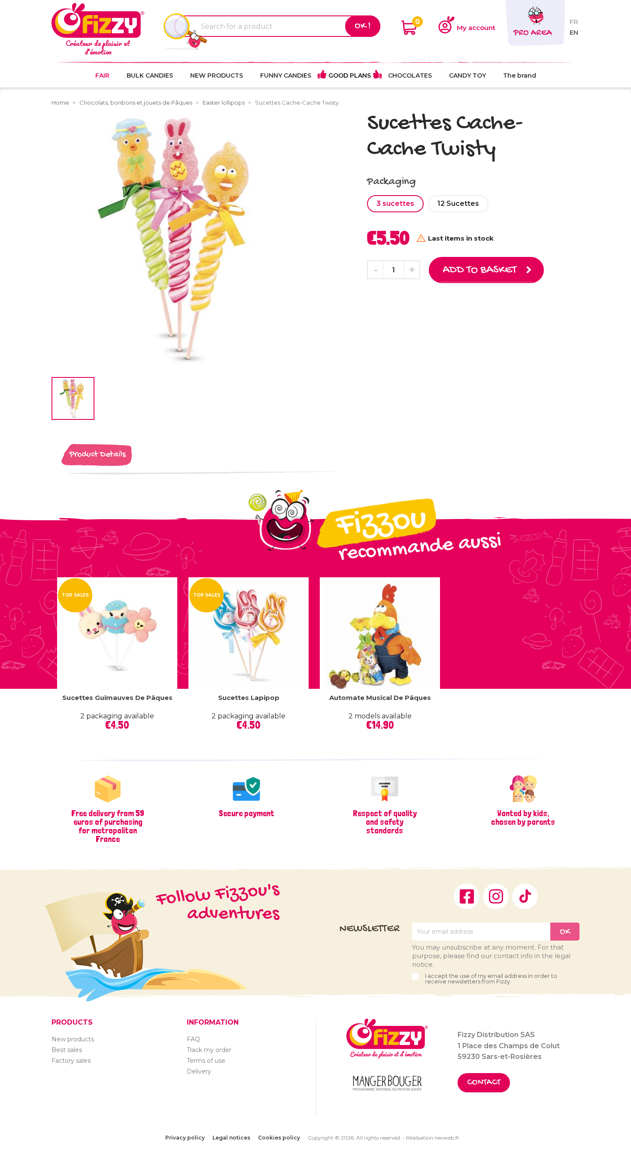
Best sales (67, 1050)
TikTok (525, 896)
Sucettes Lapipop (248, 698)
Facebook (466, 896)
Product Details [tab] (97, 455)
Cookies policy (279, 1137)
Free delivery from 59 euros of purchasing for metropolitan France (107, 826)
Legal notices (231, 1137)
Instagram (496, 896)
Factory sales (71, 1061)
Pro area (532, 33)
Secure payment (246, 813)
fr (574, 22)
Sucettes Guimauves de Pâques (117, 698)
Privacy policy (185, 1137)
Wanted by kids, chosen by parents (523, 817)
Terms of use (206, 1061)
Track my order (209, 1050)
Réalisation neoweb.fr (432, 1137)
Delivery (199, 1071)
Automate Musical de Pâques (380, 698)
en (574, 32)
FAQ (193, 1039)
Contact (484, 1083)
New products (73, 1039)
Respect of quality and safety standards (385, 821)
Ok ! (363, 26)
